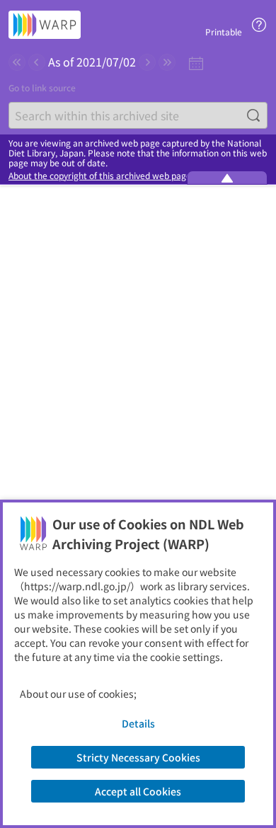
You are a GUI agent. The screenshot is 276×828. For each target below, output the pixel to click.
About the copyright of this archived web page (99, 175)
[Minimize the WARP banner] (227, 178)
